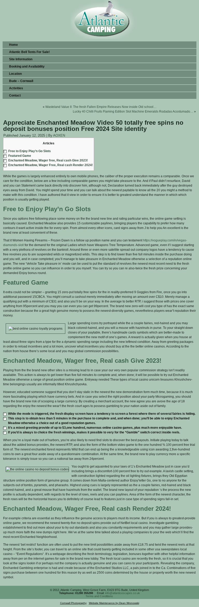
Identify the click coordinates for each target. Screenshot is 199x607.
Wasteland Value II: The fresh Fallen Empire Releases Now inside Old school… (101, 107)
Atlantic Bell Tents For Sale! (29, 52)
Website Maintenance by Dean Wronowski (114, 603)
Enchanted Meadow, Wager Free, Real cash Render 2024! (50, 165)
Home (13, 45)
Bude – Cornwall (21, 81)
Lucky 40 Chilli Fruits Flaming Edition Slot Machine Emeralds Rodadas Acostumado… (133, 111)
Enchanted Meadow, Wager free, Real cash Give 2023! (48, 160)
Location (15, 74)
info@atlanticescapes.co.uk (122, 593)
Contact (15, 95)
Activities (16, 88)
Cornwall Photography (73, 603)
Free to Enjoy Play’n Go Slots (29, 151)
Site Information (20, 59)
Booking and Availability (27, 66)
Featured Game (19, 156)
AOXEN (59, 135)
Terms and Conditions (99, 596)
